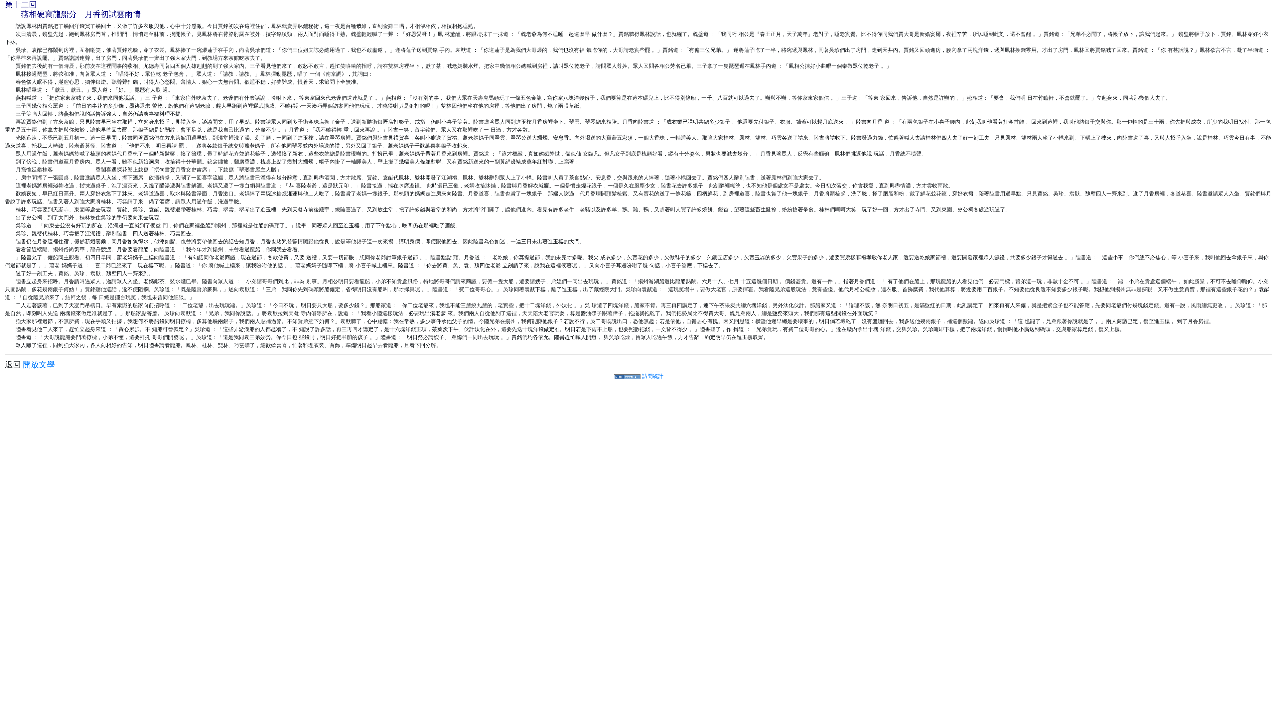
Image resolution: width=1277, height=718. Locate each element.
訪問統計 (652, 376)
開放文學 (39, 364)
